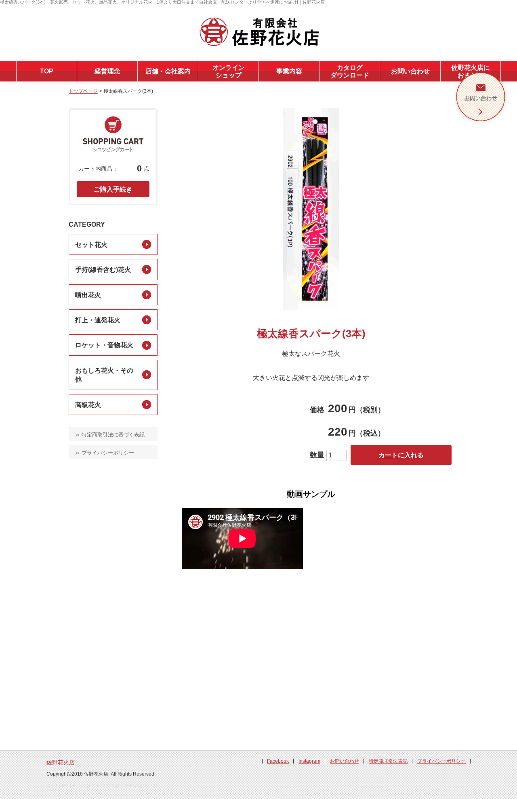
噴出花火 (88, 295)
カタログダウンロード (349, 71)
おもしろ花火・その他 (104, 375)
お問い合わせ (410, 71)
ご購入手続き (113, 189)
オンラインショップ (228, 71)
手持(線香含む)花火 (103, 269)
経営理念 (107, 71)
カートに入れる (401, 455)
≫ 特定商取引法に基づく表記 (110, 435)
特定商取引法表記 (388, 761)
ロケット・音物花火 (104, 345)
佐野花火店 (60, 762)
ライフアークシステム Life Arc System (118, 786)
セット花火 (91, 244)
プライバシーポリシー (441, 761)
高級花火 (88, 404)
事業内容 (289, 71)
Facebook (278, 761)
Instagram (309, 761)
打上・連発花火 (97, 320)
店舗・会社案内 (168, 71)
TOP (46, 71)
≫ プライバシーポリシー (104, 453)
